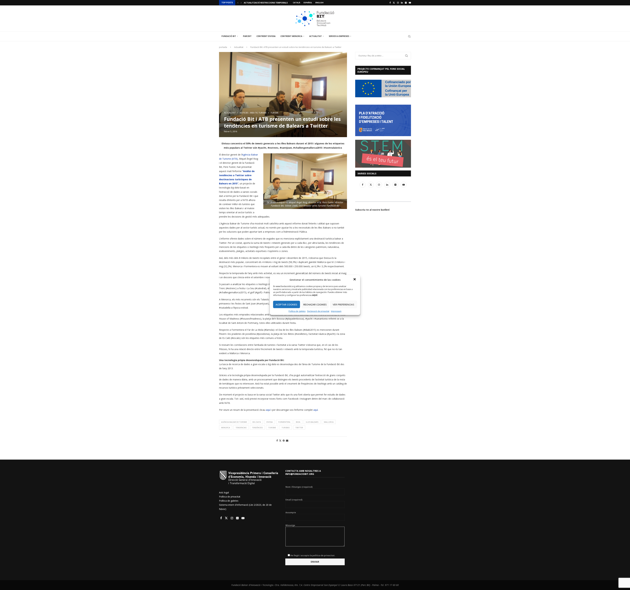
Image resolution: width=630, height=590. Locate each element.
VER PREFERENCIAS (343, 304)
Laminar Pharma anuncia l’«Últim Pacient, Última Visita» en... (278, 2)
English (319, 2)
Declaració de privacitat (318, 311)
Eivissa (269, 422)
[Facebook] (390, 2)
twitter (299, 427)
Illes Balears (312, 422)
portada (223, 47)
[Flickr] (406, 2)
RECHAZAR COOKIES (315, 304)
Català (296, 2)
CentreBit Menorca (291, 36)
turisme (272, 427)
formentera (284, 422)
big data (256, 422)
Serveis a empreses (339, 36)
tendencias (241, 427)
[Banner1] (383, 88)
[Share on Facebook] (277, 440)
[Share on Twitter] (280, 440)
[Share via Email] (287, 440)
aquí (267, 409)
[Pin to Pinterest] (284, 440)
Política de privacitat (229, 496)
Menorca (225, 427)
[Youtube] (410, 2)
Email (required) (293, 499)
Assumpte (290, 512)
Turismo (286, 427)
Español (308, 2)
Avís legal (224, 492)
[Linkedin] (402, 2)
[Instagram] (398, 2)
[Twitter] (394, 2)
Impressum (336, 311)
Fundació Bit (228, 36)
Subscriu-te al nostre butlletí (372, 209)
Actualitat (315, 36)
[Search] (409, 36)
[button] (355, 279)
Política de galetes (297, 311)
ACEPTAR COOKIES (286, 304)
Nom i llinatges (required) (299, 487)
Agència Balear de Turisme (234, 422)
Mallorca (329, 422)
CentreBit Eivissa (265, 36)
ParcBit (247, 36)
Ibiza (298, 422)
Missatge (290, 525)
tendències (257, 427)
